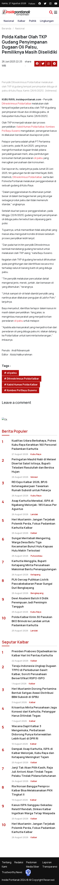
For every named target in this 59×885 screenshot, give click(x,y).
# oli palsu (10, 372)
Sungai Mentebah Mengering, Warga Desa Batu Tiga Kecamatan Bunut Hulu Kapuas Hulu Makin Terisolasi (32, 544)
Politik (32, 21)
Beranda (6, 28)
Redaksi (18, 862)
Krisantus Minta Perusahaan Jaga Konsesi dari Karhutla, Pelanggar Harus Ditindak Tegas (34, 711)
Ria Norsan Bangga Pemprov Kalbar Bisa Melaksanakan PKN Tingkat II (32, 790)
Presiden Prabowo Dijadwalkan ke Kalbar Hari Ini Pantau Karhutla (34, 653)
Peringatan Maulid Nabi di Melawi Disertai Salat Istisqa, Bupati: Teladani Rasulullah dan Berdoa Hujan (34, 465)
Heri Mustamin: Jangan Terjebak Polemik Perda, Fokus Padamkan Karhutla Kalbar (33, 523)
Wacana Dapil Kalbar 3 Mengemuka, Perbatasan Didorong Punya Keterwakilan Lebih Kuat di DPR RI (31, 732)
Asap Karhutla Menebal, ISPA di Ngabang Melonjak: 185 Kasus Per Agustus (34, 505)
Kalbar (21, 21)
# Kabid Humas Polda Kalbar (21, 384)
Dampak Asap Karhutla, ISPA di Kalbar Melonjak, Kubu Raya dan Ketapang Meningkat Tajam (33, 753)
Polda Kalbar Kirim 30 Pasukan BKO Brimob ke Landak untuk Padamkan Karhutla (32, 621)
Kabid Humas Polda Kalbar (31, 126)
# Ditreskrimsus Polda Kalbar (21, 378)
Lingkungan (47, 21)
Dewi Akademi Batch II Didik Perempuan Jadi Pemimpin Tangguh (30, 602)
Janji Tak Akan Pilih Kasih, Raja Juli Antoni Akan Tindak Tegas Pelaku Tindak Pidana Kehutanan (34, 772)
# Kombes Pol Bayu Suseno (20, 390)
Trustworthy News (12, 872)
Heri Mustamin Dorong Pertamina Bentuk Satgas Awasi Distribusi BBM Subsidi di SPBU (34, 693)
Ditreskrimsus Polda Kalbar (16, 103)
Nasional (9, 21)
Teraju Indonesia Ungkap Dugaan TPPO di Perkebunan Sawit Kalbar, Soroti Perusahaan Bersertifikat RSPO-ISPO (34, 672)
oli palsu (38, 158)
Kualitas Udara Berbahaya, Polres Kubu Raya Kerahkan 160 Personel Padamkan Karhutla (34, 445)
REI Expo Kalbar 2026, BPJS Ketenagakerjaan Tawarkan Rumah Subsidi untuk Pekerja (31, 486)
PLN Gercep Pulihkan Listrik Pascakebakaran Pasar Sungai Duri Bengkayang (32, 584)
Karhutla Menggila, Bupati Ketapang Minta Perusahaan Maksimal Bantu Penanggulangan (34, 565)
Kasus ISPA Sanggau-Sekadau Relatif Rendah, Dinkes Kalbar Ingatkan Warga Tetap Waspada (33, 809)
